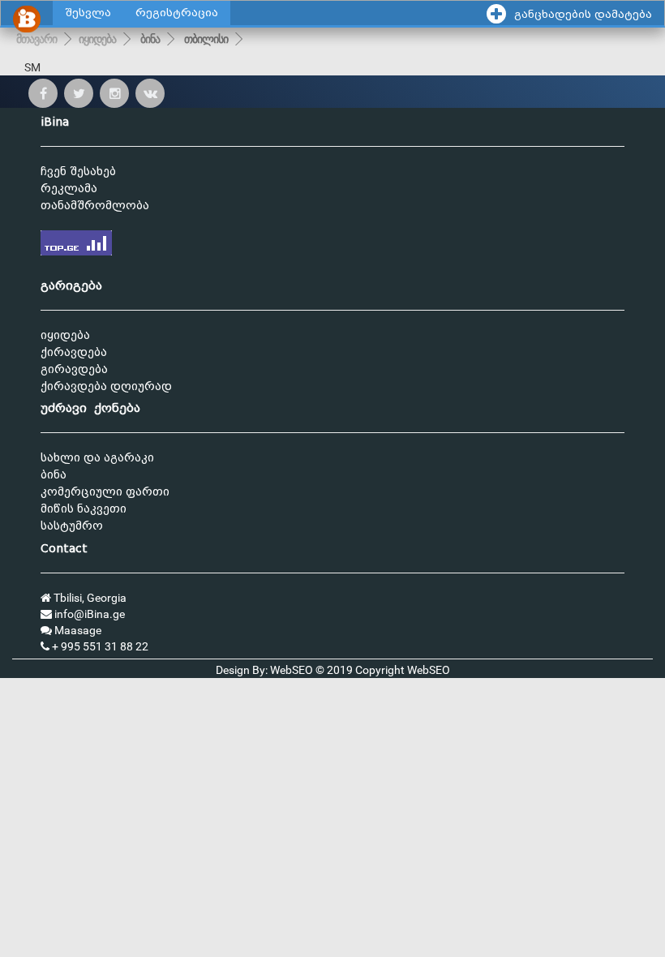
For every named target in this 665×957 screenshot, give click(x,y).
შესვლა (88, 12)
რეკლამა (69, 188)
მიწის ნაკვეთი (84, 509)
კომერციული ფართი (105, 492)
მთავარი (36, 38)
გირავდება (74, 369)
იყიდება (97, 38)
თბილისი (206, 38)
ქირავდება (74, 352)
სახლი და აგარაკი (97, 458)
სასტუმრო (72, 526)
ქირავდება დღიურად (106, 386)
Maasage (76, 630)
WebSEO (428, 669)
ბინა (150, 38)
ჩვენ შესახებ (78, 171)
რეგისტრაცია (176, 12)
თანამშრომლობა (95, 205)
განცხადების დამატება (583, 14)
